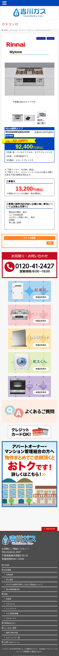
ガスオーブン (11, 618)
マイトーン (41, 38)
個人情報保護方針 (13, 589)
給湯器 (8, 599)
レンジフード (11, 609)
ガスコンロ (10, 604)
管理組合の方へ (10, 623)
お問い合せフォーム (12, 642)
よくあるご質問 (10, 628)
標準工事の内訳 (12, 633)
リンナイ (50, 38)
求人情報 (9, 580)
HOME (6, 565)
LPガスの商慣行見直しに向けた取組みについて (24, 585)
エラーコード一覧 (13, 638)
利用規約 (26, 651)
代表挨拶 (9, 575)
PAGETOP (50, 529)
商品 (6, 594)
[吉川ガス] (29, 13)
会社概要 (7, 570)
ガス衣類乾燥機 (12, 614)
